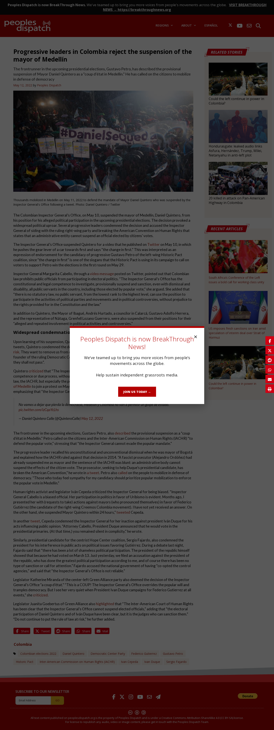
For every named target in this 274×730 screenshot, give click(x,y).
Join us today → (137, 392)
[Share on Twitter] (269, 350)
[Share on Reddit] (269, 359)
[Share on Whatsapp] (269, 369)
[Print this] (269, 388)
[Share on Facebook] (269, 340)
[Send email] (269, 379)
